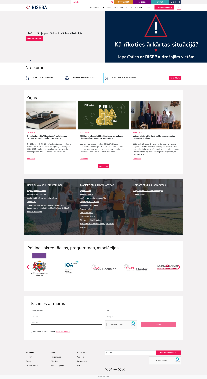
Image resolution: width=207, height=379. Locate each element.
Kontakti (147, 7)
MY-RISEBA (142, 2)
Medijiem (54, 361)
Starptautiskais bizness (89, 205)
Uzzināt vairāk (34, 38)
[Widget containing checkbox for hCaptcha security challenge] (121, 324)
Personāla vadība (86, 213)
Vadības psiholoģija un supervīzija (93, 198)
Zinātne (129, 7)
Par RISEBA (138, 7)
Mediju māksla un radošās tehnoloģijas (148, 191)
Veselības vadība (86, 194)
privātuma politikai (63, 332)
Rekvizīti (54, 353)
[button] (26, 60)
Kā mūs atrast (82, 361)
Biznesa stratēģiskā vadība (90, 220)
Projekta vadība (86, 209)
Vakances (80, 357)
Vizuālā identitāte (83, 353)
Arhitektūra (31, 202)
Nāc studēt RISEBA (97, 7)
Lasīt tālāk (31, 159)
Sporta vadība (85, 191)
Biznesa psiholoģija (34, 212)
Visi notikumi (175, 78)
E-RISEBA (160, 2)
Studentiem (123, 2)
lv (179, 7)
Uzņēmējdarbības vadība (36, 191)
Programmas (111, 7)
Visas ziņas (103, 166)
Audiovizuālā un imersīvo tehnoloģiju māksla (97, 224)
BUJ (78, 366)
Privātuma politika (58, 366)
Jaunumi (121, 7)
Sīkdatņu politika (32, 366)
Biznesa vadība (139, 194)
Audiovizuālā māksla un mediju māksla (42, 198)
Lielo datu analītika (87, 216)
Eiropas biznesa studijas (36, 194)
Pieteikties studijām (164, 7)
